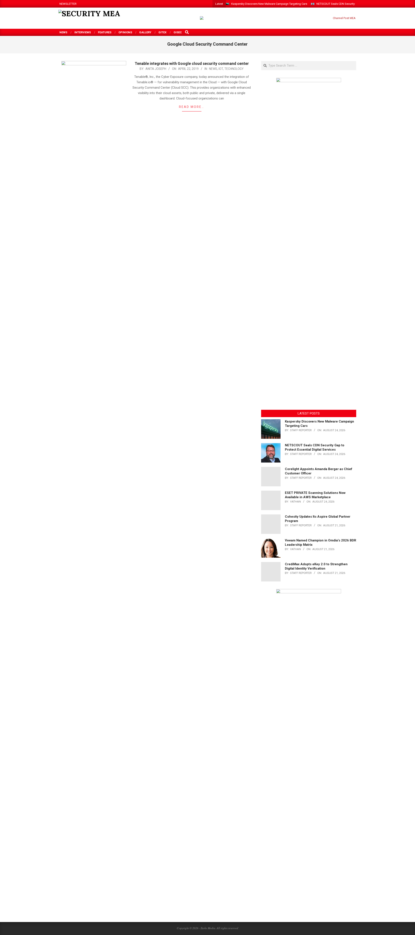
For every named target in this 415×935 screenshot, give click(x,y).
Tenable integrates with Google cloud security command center (192, 63)
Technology (234, 68)
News (213, 68)
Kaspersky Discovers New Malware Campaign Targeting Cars (269, 3)
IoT (221, 68)
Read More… (191, 107)
